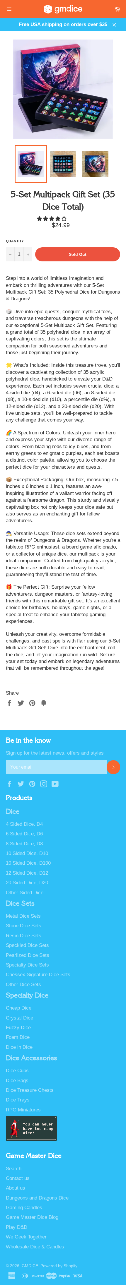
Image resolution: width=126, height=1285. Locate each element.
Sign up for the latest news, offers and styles (55, 753)
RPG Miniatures (23, 1110)
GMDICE (30, 1266)
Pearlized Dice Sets (27, 955)
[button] (52, 219)
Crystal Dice (19, 1018)
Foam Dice (18, 1037)
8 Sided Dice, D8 (24, 844)
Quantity (15, 241)
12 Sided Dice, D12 (27, 873)
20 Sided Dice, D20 (27, 882)
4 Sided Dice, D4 (24, 824)
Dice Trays (18, 1100)
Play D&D (16, 1227)
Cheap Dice (18, 1008)
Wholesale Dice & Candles (35, 1247)
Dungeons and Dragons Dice (37, 1198)
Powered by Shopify (58, 1266)
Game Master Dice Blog (32, 1217)
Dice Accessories (31, 1058)
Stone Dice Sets (23, 925)
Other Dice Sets (23, 984)
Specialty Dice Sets (27, 965)
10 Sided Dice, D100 (28, 863)
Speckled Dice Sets (27, 945)
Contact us (18, 1178)
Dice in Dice (19, 1047)
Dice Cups (17, 1070)
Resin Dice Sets (23, 935)
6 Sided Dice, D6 (24, 834)
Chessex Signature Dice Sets (38, 974)
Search (13, 1168)
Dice (12, 811)
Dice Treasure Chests (30, 1090)
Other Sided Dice (24, 892)
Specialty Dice (27, 995)
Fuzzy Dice (18, 1027)
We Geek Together (26, 1237)
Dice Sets (20, 903)
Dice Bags (17, 1080)
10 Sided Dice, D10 (27, 853)
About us (15, 1188)
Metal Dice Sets (23, 916)
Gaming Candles (24, 1207)
